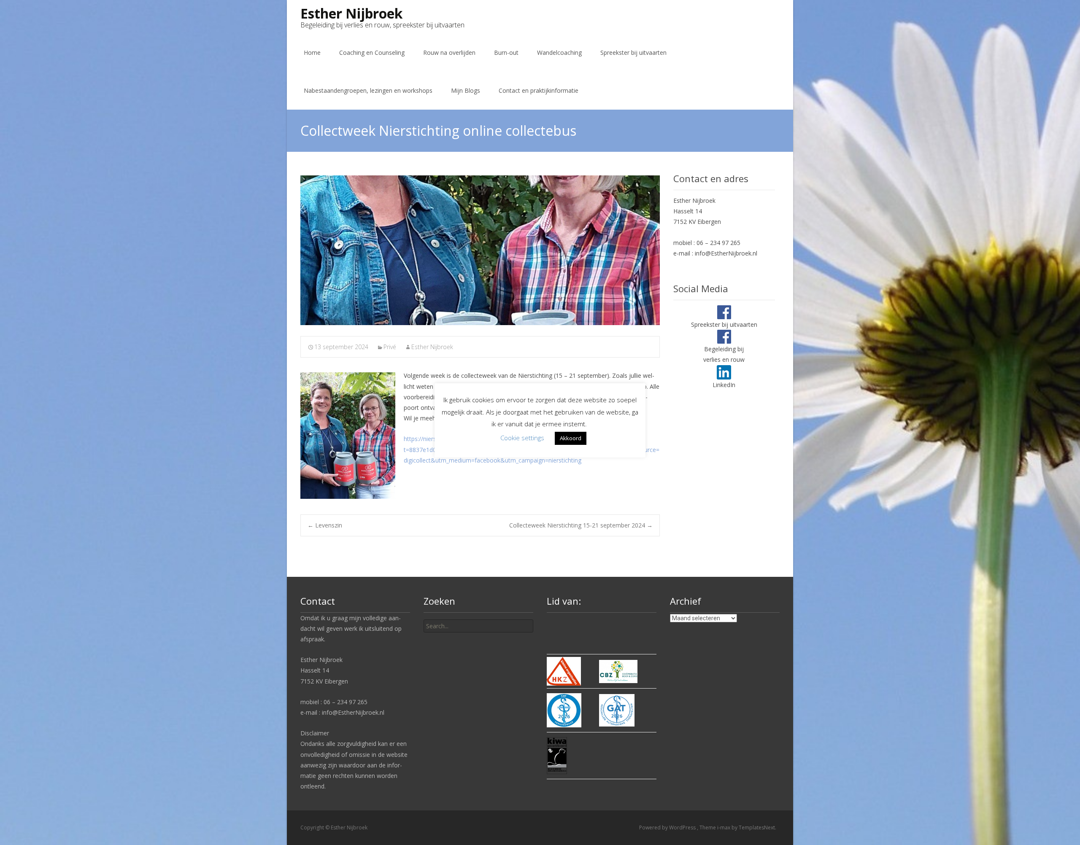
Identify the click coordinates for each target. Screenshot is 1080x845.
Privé (389, 347)
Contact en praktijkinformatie (538, 90)
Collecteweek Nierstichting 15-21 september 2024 (581, 525)
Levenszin (325, 525)
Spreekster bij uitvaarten (633, 52)
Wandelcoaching (559, 52)
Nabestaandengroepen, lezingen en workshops (368, 90)
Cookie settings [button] (522, 437)
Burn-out (506, 52)
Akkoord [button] (570, 438)
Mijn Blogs (465, 90)
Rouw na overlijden (449, 52)
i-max (724, 827)
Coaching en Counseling (372, 52)
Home (312, 52)
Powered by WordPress (668, 827)
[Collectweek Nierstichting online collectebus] (480, 250)
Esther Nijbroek (432, 347)
